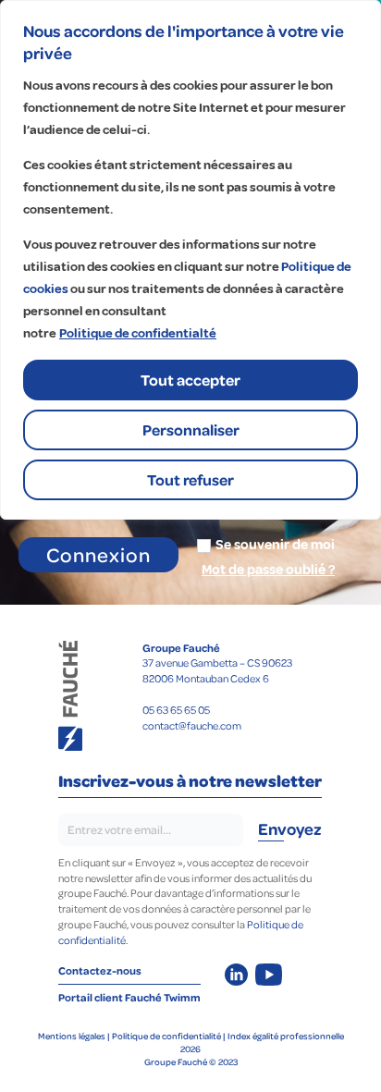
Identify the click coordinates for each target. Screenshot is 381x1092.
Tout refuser (190, 479)
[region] (190, 260)
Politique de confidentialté (137, 333)
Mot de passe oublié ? (268, 570)
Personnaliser (191, 429)
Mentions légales (71, 1035)
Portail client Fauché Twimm (129, 997)
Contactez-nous (99, 970)
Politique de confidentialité (166, 1035)
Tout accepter (190, 379)
